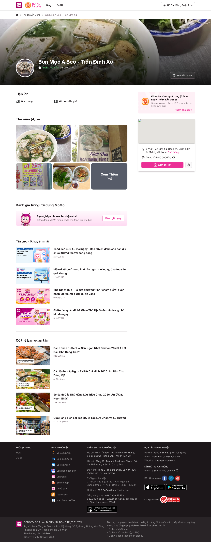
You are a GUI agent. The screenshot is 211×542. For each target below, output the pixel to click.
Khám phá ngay (183, 109)
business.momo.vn (165, 460)
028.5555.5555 (115, 498)
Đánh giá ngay (113, 218)
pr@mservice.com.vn (163, 470)
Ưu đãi (59, 5)
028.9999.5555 (96, 498)
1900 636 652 (170, 452)
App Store (154, 487)
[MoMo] (17, 15)
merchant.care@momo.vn (166, 456)
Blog (48, 5)
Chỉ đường (173, 152)
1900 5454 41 (104, 490)
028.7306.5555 (113, 495)
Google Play (176, 487)
